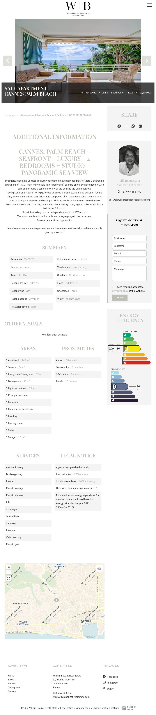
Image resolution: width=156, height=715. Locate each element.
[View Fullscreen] (8, 578)
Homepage (10, 115)
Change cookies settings (106, 708)
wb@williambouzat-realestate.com (131, 199)
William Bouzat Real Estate (67, 675)
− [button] (9, 572)
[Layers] (99, 568)
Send (120, 298)
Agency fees (83, 708)
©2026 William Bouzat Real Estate (38, 708)
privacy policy (120, 291)
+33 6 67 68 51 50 (131, 191)
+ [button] (9, 567)
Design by (131, 708)
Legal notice (66, 708)
